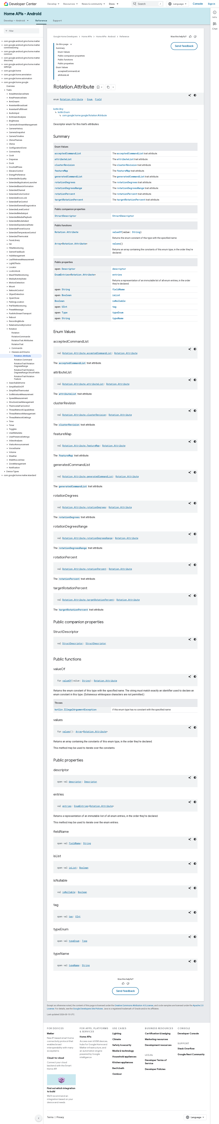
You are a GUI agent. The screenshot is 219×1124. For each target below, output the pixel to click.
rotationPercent (65, 193)
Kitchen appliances (122, 1062)
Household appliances (124, 1056)
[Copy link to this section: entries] (67, 795)
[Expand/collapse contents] (71, 44)
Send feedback (184, 46)
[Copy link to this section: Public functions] (84, 659)
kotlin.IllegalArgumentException (76, 709)
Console (198, 3)
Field (98, 99)
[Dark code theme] (195, 95)
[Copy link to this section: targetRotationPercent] (90, 588)
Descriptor (68, 268)
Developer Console (188, 1033)
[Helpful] (190, 36)
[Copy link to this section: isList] (64, 856)
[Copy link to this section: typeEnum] (71, 930)
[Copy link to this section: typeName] (72, 954)
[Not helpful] (195, 36)
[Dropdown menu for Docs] (118, 4)
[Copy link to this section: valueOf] (68, 669)
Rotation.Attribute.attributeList (83, 383)
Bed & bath (118, 1068)
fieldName (118, 289)
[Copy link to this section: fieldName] (72, 832)
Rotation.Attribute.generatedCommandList (87, 476)
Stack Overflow (186, 1048)
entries (117, 274)
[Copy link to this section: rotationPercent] (80, 558)
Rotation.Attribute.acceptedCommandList (87, 353)
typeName (117, 318)
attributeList (63, 159)
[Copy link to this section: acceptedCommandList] (91, 342)
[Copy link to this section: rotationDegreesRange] (91, 527)
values (116, 243)
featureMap (61, 170)
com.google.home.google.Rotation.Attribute (84, 115)
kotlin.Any (58, 109)
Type (64, 312)
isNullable (119, 300)
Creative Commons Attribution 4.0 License (134, 1005)
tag (114, 306)
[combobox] (147, 4)
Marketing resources (156, 1039)
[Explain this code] (189, 95)
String (136, 232)
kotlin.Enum (64, 112)
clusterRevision (65, 164)
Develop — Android (14, 20)
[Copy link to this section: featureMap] (74, 434)
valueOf (117, 232)
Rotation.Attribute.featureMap (81, 445)
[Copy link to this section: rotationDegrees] (81, 496)
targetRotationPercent (69, 199)
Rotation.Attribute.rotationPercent (84, 568)
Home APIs (87, 36)
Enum (89, 99)
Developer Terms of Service (156, 1062)
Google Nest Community (191, 1054)
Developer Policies (155, 1069)
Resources (69, 3)
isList (116, 295)
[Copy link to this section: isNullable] (70, 881)
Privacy (60, 1117)
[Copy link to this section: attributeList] (75, 373)
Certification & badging (157, 1033)
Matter (50, 1033)
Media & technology (123, 1050)
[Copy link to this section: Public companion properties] (107, 622)
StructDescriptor (65, 215)
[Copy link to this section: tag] (61, 905)
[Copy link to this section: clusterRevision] (79, 403)
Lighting (116, 1033)
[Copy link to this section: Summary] (73, 137)
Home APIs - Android (22, 13)
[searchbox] (21, 30)
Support (57, 20)
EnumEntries (62, 274)
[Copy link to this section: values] (66, 720)
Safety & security (121, 1045)
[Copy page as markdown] (108, 87)
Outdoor (117, 1073)
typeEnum (117, 312)
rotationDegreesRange (68, 188)
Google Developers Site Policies (88, 1008)
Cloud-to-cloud (55, 1057)
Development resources (158, 1045)
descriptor (119, 268)
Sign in (211, 4)
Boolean (67, 295)
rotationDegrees (65, 182)
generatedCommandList (68, 176)
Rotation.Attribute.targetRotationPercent (88, 599)
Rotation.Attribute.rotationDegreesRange (87, 538)
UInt (64, 306)
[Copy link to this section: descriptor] (72, 770)
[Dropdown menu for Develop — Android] (29, 20)
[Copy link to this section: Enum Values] (79, 332)
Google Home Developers (65, 36)
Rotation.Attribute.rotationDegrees (84, 507)
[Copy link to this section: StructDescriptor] (82, 632)
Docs (112, 3)
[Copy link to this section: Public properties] (86, 760)
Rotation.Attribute (71, 99)
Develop (52, 3)
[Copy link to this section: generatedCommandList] (93, 465)
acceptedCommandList (68, 153)
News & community (92, 3)
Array (58, 243)
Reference (41, 20)
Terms (50, 1117)
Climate (116, 1039)
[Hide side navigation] (38, 1118)
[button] (21, 41)
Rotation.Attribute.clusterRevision (84, 414)
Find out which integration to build (61, 1090)
